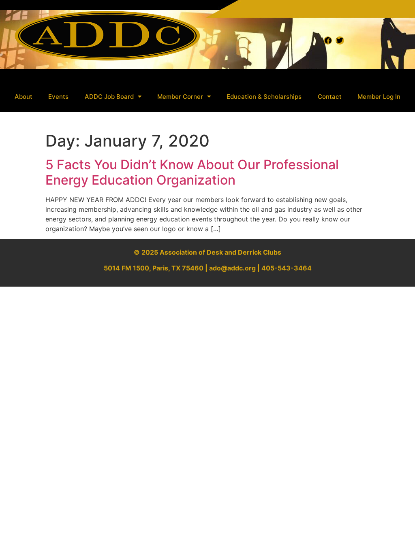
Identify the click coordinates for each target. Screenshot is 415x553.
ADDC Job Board (109, 96)
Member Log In (378, 96)
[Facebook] (328, 40)
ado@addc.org (232, 268)
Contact (330, 96)
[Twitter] (340, 40)
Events (58, 96)
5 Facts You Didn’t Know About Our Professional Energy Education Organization (192, 172)
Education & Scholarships (264, 96)
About (23, 96)
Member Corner (180, 96)
